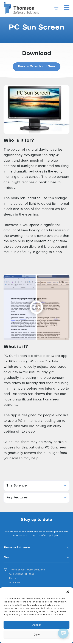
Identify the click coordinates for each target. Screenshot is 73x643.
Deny (36, 634)
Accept (36, 624)
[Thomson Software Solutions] (21, 8)
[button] (67, 592)
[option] (36, 30)
